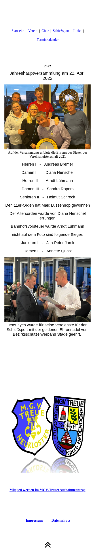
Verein (32, 31)
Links (77, 31)
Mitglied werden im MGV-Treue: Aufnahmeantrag (48, 490)
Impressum (34, 520)
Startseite (17, 31)
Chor (45, 31)
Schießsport (61, 31)
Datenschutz (60, 520)
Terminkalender (48, 39)
